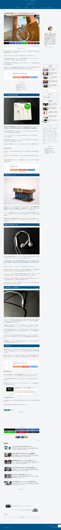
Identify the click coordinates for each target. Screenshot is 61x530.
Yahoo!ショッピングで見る (33, 366)
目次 (20, 82)
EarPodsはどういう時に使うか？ (22, 89)
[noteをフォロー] (23, 437)
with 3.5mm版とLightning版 (21, 84)
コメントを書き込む (21, 517)
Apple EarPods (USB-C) (14, 166)
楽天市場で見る (25, 366)
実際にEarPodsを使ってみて (21, 87)
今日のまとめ (19, 90)
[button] (37, 43)
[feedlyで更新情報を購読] (25, 437)
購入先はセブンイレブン (21, 86)
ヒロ (50, 32)
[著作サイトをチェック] (16, 437)
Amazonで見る (17, 366)
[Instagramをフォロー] (21, 437)
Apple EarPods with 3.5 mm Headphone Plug (20, 73)
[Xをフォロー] (18, 437)
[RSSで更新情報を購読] (27, 437)
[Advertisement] (22, 419)
